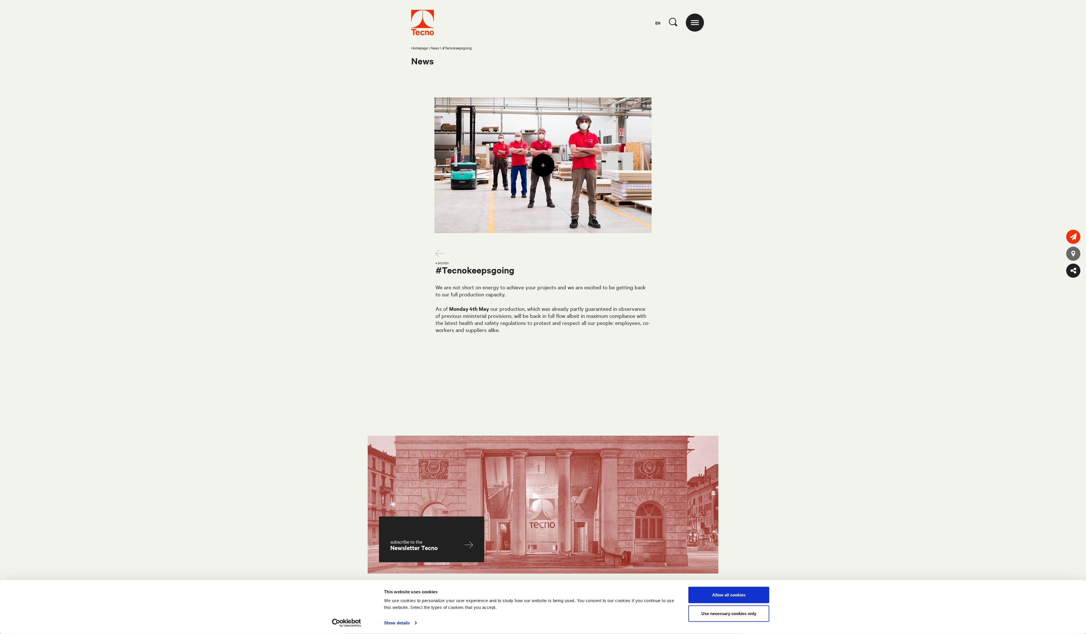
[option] (543, 165)
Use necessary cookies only (728, 613)
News (435, 47)
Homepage (419, 47)
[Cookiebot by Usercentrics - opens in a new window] (346, 623)
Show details (397, 622)
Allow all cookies (728, 594)
